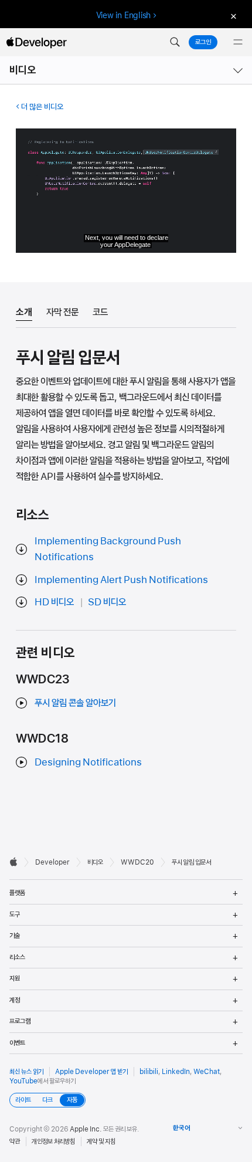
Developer (52, 862)
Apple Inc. (86, 1129)
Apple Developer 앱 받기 (91, 1072)
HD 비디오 (54, 602)
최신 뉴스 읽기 (26, 1072)
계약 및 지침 (101, 1141)
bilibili (148, 1072)
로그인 (203, 42)
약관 (14, 1141)
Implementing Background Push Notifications (108, 549)
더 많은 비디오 (42, 106)
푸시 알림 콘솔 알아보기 (75, 703)
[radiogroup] (47, 1100)
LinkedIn (176, 1072)
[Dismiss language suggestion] (232, 15)
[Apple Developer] (36, 42)
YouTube (23, 1081)
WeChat (206, 1072)
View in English (123, 15)
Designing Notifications (88, 762)
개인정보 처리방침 (53, 1141)
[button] (175, 42)
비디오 (22, 70)
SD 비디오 (107, 602)
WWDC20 (137, 862)
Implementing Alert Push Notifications (121, 579)
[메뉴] (238, 42)
